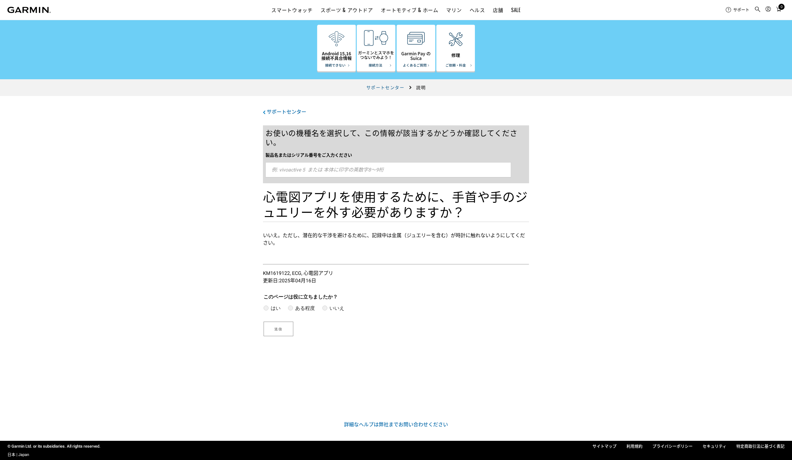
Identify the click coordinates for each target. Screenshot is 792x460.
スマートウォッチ (291, 10)
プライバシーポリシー (672, 446)
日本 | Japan (18, 454)
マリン (454, 10)
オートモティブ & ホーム (409, 10)
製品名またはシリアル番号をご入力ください (308, 155)
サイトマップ (604, 446)
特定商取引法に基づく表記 (760, 446)
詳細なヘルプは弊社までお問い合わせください (396, 424)
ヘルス (477, 10)
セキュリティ (714, 446)
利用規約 (634, 446)
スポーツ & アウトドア (347, 10)
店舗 (498, 10)
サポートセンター (385, 87)
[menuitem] (737, 10)
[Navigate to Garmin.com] (29, 10)
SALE (516, 10)
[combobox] (388, 170)
